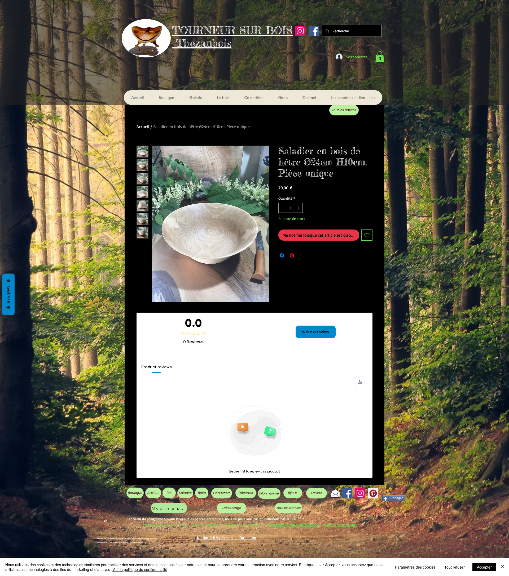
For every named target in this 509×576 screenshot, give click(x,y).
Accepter (484, 567)
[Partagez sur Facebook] (282, 255)
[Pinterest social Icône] (373, 493)
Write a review (315, 332)
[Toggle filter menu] (360, 382)
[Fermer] (502, 567)
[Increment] (298, 208)
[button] (379, 56)
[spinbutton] (290, 208)
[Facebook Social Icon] (314, 31)
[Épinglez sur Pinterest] (292, 255)
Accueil (143, 126)
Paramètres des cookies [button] (415, 567)
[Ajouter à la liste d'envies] (366, 235)
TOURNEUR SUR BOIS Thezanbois (232, 37)
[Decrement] (282, 208)
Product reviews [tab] (156, 367)
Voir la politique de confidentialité (139, 569)
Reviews (8, 294)
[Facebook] (347, 493)
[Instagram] (300, 31)
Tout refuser (454, 567)
